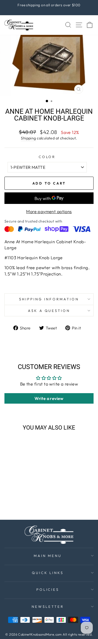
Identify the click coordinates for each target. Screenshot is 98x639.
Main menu (48, 556)
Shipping (28, 138)
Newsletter (48, 606)
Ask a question (49, 310)
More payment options (49, 211)
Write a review (49, 398)
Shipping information (49, 299)
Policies (47, 589)
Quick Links (48, 573)
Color (47, 157)
